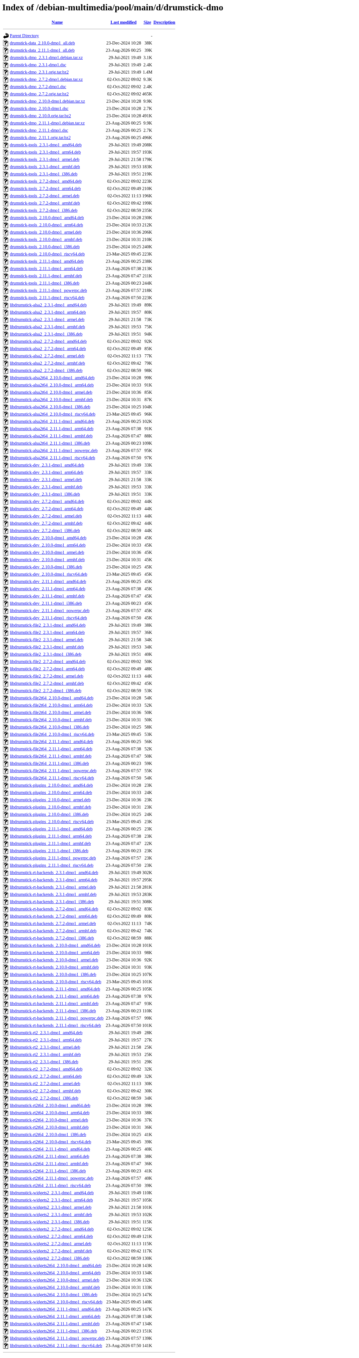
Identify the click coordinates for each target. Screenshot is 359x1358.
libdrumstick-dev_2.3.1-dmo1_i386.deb (45, 494)
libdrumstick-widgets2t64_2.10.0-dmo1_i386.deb (53, 1294)
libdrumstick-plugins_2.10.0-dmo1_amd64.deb (51, 785)
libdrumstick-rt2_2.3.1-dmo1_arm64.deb (46, 1040)
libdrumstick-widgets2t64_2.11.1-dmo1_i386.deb (53, 1331)
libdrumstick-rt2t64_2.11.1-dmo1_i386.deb (48, 1171)
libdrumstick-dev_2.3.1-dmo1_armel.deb (46, 479)
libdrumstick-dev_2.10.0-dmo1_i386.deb (46, 567)
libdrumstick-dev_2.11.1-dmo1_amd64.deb (48, 581)
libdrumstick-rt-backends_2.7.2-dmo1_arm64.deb (53, 916)
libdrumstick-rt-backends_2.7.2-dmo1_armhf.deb (53, 930)
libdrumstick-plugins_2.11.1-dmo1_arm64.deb (51, 836)
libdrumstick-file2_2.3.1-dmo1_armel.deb (46, 639)
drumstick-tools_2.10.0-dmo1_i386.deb (45, 246)
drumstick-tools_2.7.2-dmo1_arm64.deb (45, 188)
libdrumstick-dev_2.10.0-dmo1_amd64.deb (48, 537)
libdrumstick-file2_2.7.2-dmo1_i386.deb (45, 690)
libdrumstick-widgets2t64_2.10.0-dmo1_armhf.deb (55, 1287)
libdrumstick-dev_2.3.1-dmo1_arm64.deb (46, 472)
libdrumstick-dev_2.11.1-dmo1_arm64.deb (47, 588)
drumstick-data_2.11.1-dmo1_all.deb (42, 50)
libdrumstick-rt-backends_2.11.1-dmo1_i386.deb (53, 1010)
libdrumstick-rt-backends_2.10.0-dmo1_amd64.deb (55, 945)
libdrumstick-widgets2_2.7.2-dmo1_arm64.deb (51, 1236)
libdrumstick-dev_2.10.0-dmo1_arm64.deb (48, 545)
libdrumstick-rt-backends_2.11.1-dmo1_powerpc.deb (56, 1018)
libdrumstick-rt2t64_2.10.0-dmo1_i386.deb (48, 1134)
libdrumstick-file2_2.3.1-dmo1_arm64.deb (47, 632)
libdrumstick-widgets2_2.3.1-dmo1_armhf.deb (51, 1214)
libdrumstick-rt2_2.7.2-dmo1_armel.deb (45, 1083)
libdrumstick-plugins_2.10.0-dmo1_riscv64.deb (52, 821)
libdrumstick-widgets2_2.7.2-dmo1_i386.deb (49, 1258)
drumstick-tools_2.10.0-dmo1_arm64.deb (46, 225)
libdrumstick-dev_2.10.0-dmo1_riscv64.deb (48, 574)
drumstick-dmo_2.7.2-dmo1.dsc (38, 86)
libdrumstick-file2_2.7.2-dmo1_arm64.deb (47, 668)
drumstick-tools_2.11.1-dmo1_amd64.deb (47, 261)
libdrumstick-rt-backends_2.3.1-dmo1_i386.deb (52, 901)
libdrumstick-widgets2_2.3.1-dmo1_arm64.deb (51, 1200)
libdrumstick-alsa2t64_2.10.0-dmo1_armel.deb (51, 392)
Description (164, 22)
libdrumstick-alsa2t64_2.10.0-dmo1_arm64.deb (52, 385)
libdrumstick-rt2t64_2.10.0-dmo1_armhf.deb (49, 1127)
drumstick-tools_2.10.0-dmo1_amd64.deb (47, 217)
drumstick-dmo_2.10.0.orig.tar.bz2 (40, 115)
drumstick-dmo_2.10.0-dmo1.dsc (39, 108)
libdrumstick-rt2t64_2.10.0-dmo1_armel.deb (49, 1120)
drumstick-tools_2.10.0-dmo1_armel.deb (46, 232)
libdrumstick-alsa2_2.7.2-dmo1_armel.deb (47, 355)
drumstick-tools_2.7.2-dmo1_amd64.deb (46, 181)
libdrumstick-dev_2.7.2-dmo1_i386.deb (45, 530)
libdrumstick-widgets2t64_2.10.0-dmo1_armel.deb (54, 1280)
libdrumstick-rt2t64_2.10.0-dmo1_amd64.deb (50, 1105)
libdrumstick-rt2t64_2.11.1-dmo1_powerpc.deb (51, 1178)
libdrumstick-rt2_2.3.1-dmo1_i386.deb (44, 1061)
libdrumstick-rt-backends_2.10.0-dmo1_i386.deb (53, 974)
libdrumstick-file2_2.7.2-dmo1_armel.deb (46, 676)
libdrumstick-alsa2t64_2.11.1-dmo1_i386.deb (50, 443)
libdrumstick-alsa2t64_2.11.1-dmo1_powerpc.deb (54, 450)
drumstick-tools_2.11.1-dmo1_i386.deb (44, 283)
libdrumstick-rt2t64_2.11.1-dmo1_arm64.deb (49, 1156)
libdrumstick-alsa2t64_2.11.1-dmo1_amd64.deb (52, 421)
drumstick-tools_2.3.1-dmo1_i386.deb (43, 174)
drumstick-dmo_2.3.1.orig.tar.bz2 (39, 72)
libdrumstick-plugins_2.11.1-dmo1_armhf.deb (50, 843)
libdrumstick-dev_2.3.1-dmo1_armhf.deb (46, 486)
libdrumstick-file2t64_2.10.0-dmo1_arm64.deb (51, 705)
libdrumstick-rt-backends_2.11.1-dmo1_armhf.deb (54, 1003)
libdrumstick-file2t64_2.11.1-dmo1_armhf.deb (50, 756)
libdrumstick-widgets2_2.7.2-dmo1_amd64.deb (52, 1229)
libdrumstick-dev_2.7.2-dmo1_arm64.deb (46, 508)
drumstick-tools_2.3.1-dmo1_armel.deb (44, 159)
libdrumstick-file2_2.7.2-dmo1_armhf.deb (47, 683)
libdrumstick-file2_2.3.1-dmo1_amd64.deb (48, 625)
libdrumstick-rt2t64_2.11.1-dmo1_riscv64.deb (50, 1185)
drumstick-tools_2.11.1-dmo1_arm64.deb (46, 268)
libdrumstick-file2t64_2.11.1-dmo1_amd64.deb (51, 741)
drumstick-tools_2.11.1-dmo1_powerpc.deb (48, 290)
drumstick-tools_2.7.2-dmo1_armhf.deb (45, 203)
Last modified (124, 22)
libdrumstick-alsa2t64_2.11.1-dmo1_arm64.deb (51, 428)
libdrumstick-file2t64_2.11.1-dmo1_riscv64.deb (52, 778)
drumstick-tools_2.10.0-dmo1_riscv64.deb (47, 254)
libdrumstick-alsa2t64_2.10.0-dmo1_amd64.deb (52, 377)
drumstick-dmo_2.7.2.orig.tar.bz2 (39, 94)
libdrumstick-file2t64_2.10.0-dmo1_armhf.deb (51, 719)
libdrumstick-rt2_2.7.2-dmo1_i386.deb (44, 1098)
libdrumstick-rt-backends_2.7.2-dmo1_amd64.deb (54, 909)
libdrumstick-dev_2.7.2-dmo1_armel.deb (46, 516)
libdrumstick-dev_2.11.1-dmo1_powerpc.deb (49, 610)
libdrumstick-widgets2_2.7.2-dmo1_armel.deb (50, 1243)
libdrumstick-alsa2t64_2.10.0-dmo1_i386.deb (50, 406)
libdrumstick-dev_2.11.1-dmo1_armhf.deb (47, 596)
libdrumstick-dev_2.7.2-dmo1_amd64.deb (47, 501)
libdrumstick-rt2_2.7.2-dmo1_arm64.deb (46, 1076)
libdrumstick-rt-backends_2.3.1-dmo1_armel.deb (53, 887)
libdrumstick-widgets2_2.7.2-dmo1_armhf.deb (51, 1251)
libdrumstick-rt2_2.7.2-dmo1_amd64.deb (46, 1069)
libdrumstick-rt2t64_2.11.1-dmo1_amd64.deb (50, 1149)
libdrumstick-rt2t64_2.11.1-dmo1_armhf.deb (49, 1163)
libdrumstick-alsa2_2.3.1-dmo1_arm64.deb (48, 312)
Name (57, 22)
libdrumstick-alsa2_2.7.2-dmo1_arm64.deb (48, 348)
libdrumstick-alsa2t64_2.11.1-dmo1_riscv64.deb (52, 457)
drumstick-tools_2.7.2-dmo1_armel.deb (44, 195)
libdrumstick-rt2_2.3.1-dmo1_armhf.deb (45, 1054)
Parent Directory (24, 35)
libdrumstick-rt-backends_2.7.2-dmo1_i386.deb (52, 938)
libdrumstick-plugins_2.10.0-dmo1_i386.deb (49, 814)
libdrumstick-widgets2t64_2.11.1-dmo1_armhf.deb (55, 1323)
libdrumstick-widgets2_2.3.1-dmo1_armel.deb (50, 1207)
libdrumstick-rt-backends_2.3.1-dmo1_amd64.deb (54, 872)
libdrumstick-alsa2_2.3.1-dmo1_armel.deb (47, 319)
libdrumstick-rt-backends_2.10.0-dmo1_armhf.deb (54, 967)
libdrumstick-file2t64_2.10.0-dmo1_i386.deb (49, 727)
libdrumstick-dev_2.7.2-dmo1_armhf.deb (46, 523)
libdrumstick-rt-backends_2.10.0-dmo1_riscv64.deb (55, 981)
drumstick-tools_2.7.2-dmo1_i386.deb (43, 210)
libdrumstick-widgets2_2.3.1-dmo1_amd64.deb (52, 1192)
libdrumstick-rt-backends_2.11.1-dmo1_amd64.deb (55, 989)
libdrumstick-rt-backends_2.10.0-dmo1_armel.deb (54, 959)
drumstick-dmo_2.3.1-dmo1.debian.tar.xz (46, 57)
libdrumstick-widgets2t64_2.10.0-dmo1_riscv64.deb (56, 1302)
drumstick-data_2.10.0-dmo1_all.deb (42, 43)
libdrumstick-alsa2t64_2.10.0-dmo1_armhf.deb (51, 399)
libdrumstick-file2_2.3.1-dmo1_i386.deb (45, 654)
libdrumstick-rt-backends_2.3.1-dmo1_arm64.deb (53, 879)
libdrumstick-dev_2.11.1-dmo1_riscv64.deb (48, 617)
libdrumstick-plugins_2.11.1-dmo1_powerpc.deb (53, 858)
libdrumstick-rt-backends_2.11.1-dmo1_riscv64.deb (55, 1025)
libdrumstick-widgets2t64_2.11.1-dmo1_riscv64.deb (56, 1345)
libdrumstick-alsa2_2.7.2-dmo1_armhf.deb (47, 363)
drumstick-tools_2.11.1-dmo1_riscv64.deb (47, 297)
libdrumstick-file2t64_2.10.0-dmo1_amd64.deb (51, 698)
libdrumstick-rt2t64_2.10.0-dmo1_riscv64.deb (50, 1141)
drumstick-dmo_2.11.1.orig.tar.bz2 (40, 137)
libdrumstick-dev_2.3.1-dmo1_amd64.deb (47, 465)
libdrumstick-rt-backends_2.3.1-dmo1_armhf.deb (53, 894)
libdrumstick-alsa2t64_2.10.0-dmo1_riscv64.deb (52, 414)
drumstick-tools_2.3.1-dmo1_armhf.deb (45, 166)
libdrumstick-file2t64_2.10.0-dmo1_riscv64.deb (52, 734)
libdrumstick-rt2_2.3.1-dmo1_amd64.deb (46, 1032)
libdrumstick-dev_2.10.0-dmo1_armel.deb (47, 552)
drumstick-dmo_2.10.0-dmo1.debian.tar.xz (47, 101)
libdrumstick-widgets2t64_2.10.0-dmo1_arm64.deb (55, 1272)
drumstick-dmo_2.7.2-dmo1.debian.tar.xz (46, 79)
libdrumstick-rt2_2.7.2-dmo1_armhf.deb (45, 1090)
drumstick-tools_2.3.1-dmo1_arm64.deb (45, 152)
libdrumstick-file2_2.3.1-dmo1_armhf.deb (47, 647)
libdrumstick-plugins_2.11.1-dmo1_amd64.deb (51, 828)
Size (147, 22)
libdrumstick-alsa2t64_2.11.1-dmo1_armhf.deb (51, 436)
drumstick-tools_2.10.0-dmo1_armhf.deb (46, 239)
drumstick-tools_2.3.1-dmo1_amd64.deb (46, 144)
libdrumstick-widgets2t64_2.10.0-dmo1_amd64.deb (56, 1265)
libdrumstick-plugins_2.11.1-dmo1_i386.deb (49, 850)
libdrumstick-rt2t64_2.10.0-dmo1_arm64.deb (49, 1112)
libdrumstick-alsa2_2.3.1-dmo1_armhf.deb (47, 326)
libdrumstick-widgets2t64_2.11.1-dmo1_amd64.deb (55, 1309)
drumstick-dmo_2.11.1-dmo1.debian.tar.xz (47, 123)
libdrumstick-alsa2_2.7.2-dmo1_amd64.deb (48, 341)
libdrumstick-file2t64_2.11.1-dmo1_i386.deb (49, 763)
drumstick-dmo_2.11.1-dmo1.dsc (39, 130)
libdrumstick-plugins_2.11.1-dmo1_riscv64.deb (51, 865)
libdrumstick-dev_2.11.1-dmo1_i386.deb (46, 603)
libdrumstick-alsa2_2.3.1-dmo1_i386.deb (46, 334)
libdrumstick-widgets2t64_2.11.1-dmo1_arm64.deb (55, 1316)
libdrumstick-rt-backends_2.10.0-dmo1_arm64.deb (55, 952)
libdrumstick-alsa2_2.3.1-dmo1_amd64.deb (48, 305)
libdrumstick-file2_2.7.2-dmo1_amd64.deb (48, 661)
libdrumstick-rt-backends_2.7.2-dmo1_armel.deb (53, 923)
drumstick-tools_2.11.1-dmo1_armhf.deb (46, 275)
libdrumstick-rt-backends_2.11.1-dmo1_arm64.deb (54, 996)
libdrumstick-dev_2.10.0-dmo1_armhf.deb (47, 559)
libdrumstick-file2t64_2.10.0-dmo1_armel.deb (50, 712)
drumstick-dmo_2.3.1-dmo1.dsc (38, 64)
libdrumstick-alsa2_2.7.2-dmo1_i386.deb (46, 370)
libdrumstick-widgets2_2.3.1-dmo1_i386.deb (49, 1221)
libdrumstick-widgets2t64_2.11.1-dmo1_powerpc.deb (57, 1338)
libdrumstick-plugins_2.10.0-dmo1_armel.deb (50, 799)
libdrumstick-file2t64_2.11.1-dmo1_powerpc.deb (53, 770)
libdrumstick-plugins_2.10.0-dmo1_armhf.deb (50, 807)
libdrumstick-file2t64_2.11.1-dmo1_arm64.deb (51, 748)
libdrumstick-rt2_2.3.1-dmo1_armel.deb (45, 1047)
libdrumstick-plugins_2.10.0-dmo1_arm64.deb (51, 792)
